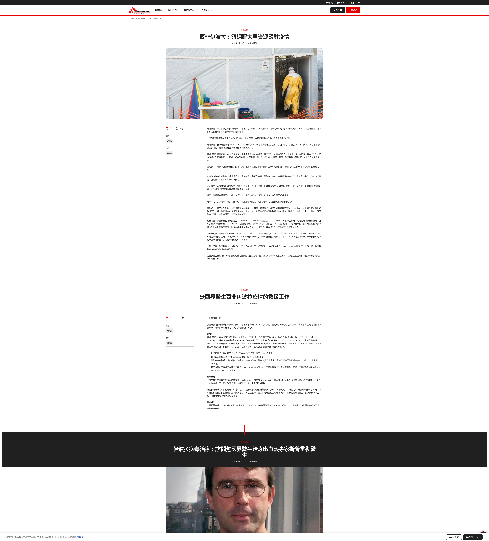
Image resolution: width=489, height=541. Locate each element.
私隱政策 (80, 537)
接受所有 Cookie (472, 537)
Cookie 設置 (454, 537)
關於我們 (172, 10)
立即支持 (206, 10)
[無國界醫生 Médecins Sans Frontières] (139, 10)
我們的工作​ (189, 10)
